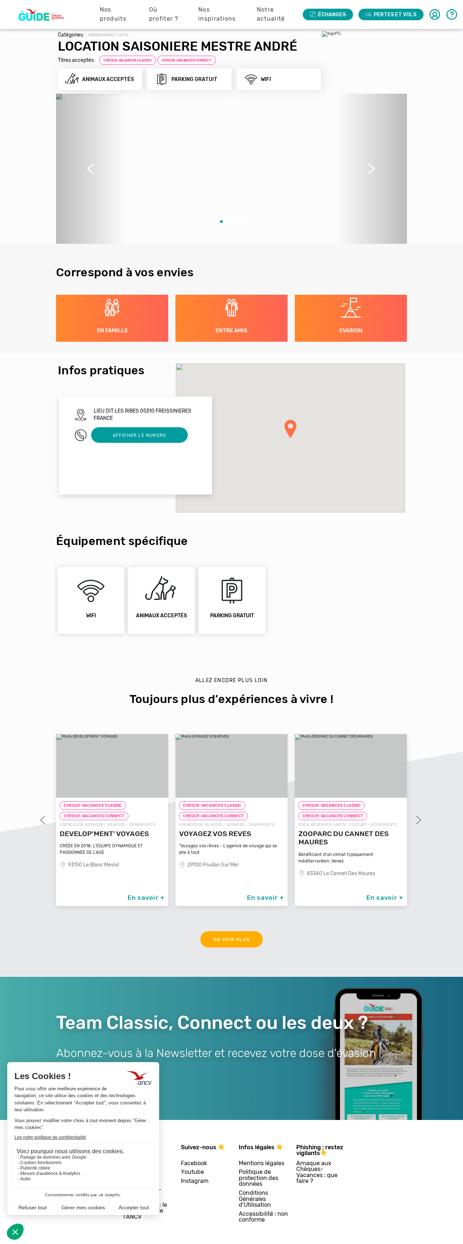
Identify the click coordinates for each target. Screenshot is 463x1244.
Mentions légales (261, 1163)
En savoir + (146, 897)
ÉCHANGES (332, 15)
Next (417, 820)
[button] (91, 169)
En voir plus (231, 939)
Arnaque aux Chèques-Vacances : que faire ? (316, 1172)
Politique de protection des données (258, 1178)
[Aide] (452, 14)
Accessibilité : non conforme (263, 1217)
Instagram (194, 1181)
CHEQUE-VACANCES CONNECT (187, 60)
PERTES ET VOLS (395, 15)
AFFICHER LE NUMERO (139, 435)
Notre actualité (271, 14)
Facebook (194, 1163)
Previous (43, 820)
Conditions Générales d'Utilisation (255, 1199)
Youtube (192, 1172)
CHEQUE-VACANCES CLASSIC (127, 60)
